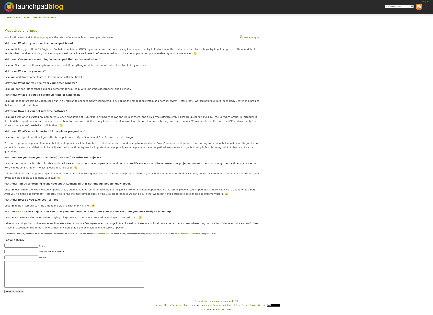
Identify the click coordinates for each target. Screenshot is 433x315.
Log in (425, 1)
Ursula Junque (42, 37)
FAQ (236, 301)
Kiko (20, 211)
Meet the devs (103, 234)
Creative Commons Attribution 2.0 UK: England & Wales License (234, 305)
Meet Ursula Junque (20, 31)
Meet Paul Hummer (43, 17)
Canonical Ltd (178, 305)
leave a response (182, 234)
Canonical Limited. (223, 309)
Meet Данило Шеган (18, 17)
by (162, 305)
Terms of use (201, 301)
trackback (196, 234)
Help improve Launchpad (221, 301)
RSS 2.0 (159, 234)
